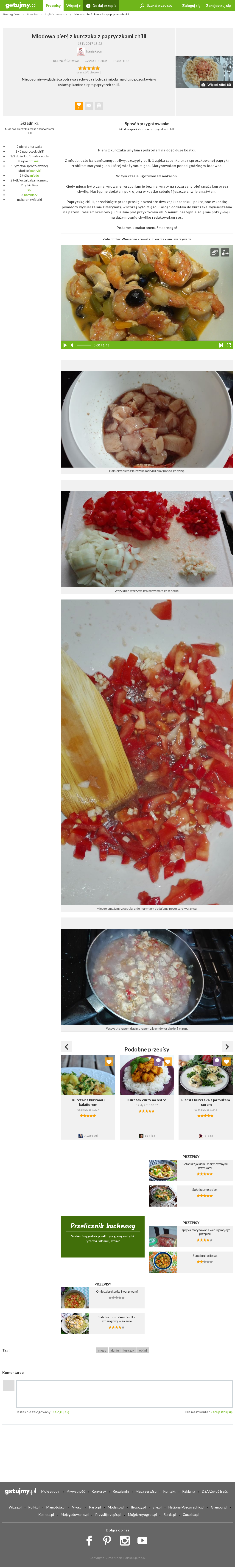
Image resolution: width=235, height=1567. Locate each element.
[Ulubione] (109, 1061)
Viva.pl (77, 1507)
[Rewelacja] (97, 67)
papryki (35, 171)
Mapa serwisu (146, 1491)
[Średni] (84, 67)
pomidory (30, 195)
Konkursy (99, 1491)
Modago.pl (116, 1507)
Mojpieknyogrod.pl (142, 1514)
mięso (102, 1350)
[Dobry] (89, 67)
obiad (143, 1350)
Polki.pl (33, 1507)
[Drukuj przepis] (99, 106)
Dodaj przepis (104, 5)
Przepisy (53, 5)
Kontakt (169, 1491)
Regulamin (121, 1491)
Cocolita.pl (191, 1514)
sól (29, 190)
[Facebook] (90, 1539)
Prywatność (76, 1491)
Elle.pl (157, 1507)
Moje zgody (50, 1491)
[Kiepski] (80, 67)
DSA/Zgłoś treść (215, 1491)
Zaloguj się (191, 5)
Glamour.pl (219, 1507)
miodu (34, 175)
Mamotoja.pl (55, 1507)
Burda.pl (169, 1514)
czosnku (34, 161)
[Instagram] (126, 1539)
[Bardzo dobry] (93, 67)
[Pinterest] (108, 1539)
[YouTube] (144, 1539)
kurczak (128, 1350)
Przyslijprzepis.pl (108, 1514)
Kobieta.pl (46, 1514)
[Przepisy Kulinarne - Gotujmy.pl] (21, 5)
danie (115, 1350)
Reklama (188, 1491)
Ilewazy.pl (138, 1507)
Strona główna (11, 14)
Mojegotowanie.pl (75, 1514)
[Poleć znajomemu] (89, 106)
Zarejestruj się (218, 5)
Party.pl (95, 1507)
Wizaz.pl (15, 1507)
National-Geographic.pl (186, 1507)
